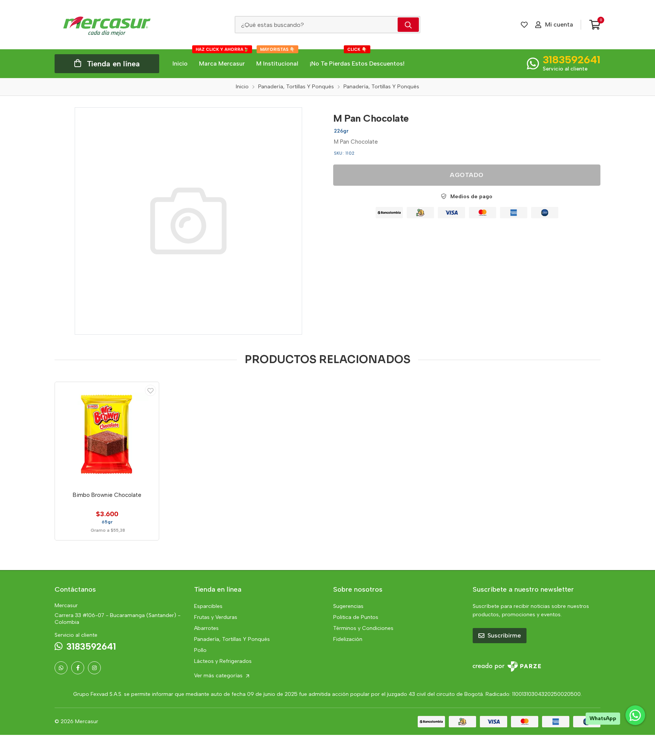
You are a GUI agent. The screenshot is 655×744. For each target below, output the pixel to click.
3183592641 (571, 59)
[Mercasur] (106, 24)
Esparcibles (208, 606)
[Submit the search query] (408, 24)
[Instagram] (94, 667)
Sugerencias (348, 606)
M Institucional (277, 58)
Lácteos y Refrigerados (223, 661)
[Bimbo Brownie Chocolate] (107, 434)
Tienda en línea (113, 63)
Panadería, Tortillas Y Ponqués (232, 639)
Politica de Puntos (355, 617)
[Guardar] (150, 390)
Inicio (180, 63)
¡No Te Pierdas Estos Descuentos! (357, 58)
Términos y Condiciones (363, 628)
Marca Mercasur (222, 58)
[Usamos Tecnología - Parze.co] (507, 666)
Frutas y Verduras (215, 617)
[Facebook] (77, 667)
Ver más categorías (219, 675)
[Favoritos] (524, 24)
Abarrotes (206, 628)
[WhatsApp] (61, 667)
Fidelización (347, 639)
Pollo (200, 650)
